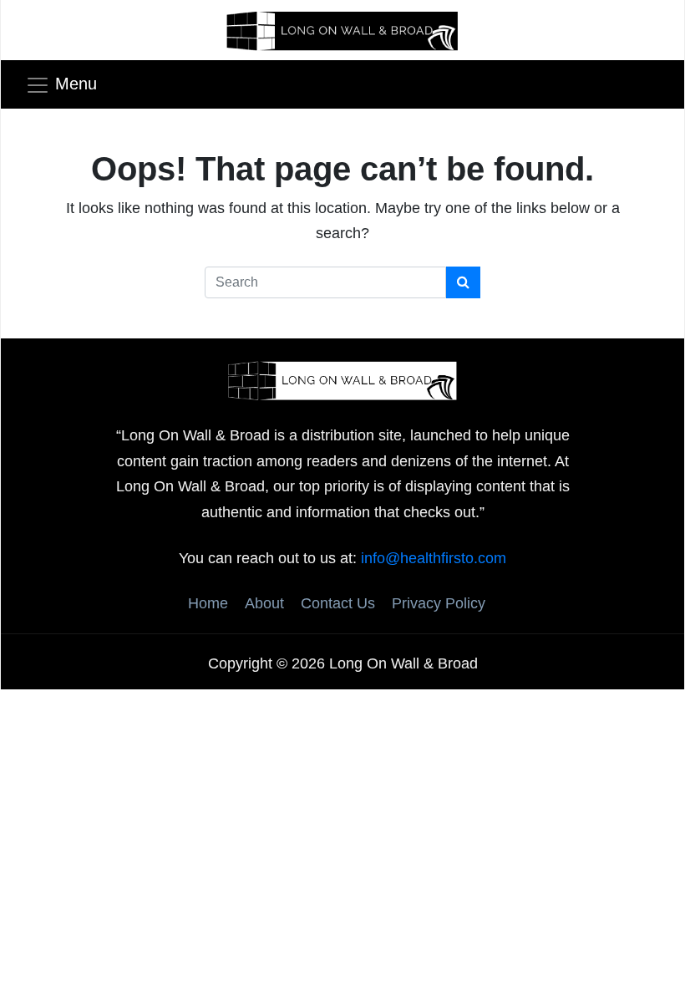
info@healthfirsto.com (433, 558)
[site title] (342, 379)
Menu (76, 83)
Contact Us (338, 603)
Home (208, 603)
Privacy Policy (438, 603)
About (264, 603)
